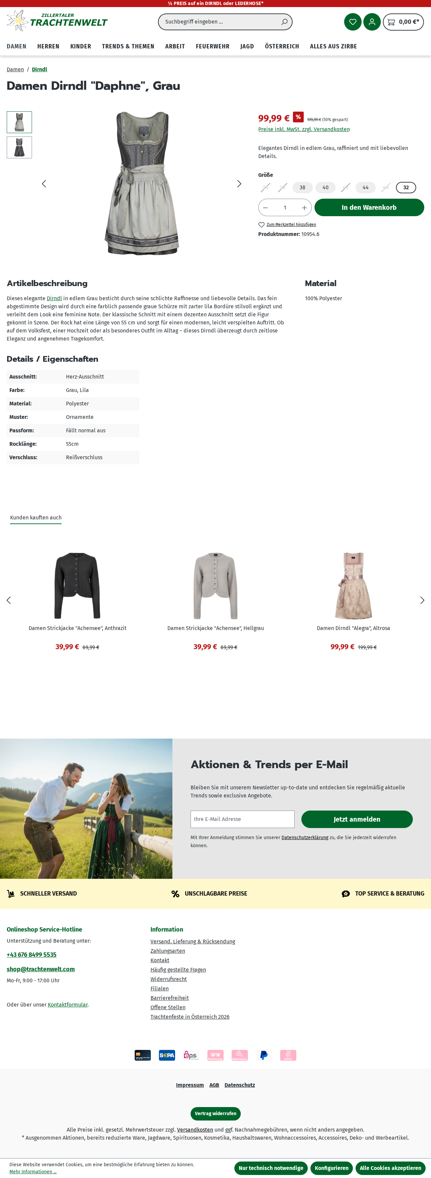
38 (302, 187)
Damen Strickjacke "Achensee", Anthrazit (78, 628)
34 (268, 188)
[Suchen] (284, 21)
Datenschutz (240, 1085)
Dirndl (54, 298)
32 (406, 187)
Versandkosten (195, 1130)
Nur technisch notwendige (271, 1168)
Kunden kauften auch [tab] (36, 517)
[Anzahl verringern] (265, 207)
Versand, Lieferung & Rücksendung (193, 941)
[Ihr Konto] (372, 22)
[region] (126, 183)
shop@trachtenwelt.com (41, 969)
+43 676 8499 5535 (32, 954)
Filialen (160, 988)
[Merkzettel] (353, 22)
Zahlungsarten (168, 951)
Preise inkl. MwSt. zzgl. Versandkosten (304, 129)
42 (348, 188)
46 (388, 188)
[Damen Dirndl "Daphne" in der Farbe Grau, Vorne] (141, 183)
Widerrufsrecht (169, 979)
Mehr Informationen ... (33, 1172)
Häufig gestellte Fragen (178, 970)
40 (326, 187)
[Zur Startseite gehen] (57, 20)
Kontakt (160, 960)
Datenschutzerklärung (304, 837)
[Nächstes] (239, 184)
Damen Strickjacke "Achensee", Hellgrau (215, 628)
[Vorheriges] (44, 184)
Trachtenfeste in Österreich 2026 (190, 1017)
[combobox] (217, 21)
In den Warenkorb (369, 207)
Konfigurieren (332, 1168)
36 (285, 188)
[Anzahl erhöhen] (305, 207)
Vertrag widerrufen (215, 1113)
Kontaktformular (68, 1005)
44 (366, 187)
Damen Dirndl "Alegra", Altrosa (353, 628)
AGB (214, 1085)
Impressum (190, 1085)
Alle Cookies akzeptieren (390, 1168)
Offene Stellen (168, 1007)
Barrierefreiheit (170, 998)
